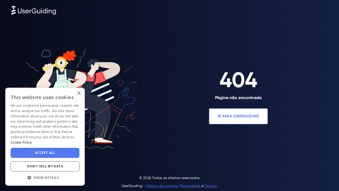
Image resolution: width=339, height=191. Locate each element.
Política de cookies (162, 186)
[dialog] (45, 137)
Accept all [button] (45, 152)
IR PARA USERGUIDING (238, 116)
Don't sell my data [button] (45, 166)
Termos (211, 186)
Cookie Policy (21, 142)
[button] (45, 177)
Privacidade (190, 186)
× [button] (79, 93)
